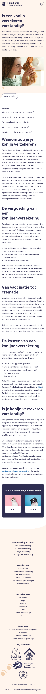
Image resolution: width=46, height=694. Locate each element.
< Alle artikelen (10, 96)
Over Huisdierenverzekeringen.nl (23, 629)
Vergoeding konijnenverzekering (18, 117)
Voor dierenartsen (23, 635)
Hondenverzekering (23, 545)
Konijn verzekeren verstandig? (17, 132)
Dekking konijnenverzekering (16, 122)
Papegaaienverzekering (23, 555)
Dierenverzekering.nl (23, 613)
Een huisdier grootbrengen (23, 581)
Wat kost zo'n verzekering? (15, 127)
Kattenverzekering (23, 549)
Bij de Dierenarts (23, 574)
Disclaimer (22, 685)
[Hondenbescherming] (24, 665)
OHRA (23, 603)
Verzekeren (23, 568)
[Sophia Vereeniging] (16, 654)
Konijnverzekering (23, 552)
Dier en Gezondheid (23, 578)
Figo (40, 387)
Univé (23, 610)
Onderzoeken (23, 584)
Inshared (23, 607)
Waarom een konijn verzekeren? (18, 112)
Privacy (14, 685)
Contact (23, 633)
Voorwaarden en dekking (23, 571)
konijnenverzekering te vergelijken (16, 471)
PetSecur (23, 597)
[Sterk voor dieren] (29, 654)
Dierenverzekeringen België (23, 639)
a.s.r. (23, 616)
